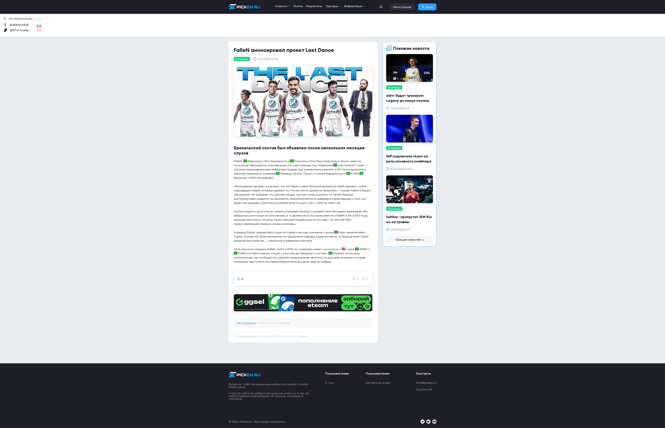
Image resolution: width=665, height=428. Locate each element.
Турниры (331, 6)
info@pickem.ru (426, 382)
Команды (242, 59)
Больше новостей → (409, 239)
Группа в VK (424, 389)
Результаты (314, 6)
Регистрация (402, 7)
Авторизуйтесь (246, 323)
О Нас (329, 382)
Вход (429, 7)
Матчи (298, 6)
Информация (353, 6)
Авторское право (378, 382)
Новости (281, 6)
